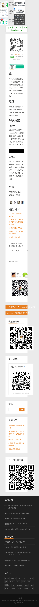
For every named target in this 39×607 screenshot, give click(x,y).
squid (19, 588)
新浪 (13, 262)
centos (13, 588)
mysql (25, 578)
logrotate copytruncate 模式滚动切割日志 (17, 560)
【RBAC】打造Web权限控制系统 (14, 518)
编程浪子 (18, 54)
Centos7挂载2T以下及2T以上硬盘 (15, 547)
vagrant (26, 588)
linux (23, 581)
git (6, 581)
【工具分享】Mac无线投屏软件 (14, 565)
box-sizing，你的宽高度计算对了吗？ (17, 313)
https (6, 588)
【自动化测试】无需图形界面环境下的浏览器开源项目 (16, 222)
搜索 (21, 410)
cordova (19, 585)
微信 (31, 578)
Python (13, 578)
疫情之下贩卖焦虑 (14, 237)
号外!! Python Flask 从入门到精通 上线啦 (18, 307)
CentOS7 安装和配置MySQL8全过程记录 (17, 529)
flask (26, 585)
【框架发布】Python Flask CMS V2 (15, 524)
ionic (18, 581)
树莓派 (7, 585)
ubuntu (12, 581)
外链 (16, 262)
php (19, 578)
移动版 (20, 598)
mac (29, 581)
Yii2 (13, 585)
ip (32, 588)
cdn (31, 585)
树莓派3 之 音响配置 (15, 228)
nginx (7, 578)
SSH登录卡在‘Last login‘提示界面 (14, 542)
